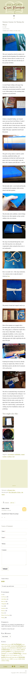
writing (7, 660)
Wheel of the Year (14, 30)
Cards (2, 606)
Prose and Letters (10, 657)
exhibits (18, 650)
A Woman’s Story (11, 490)
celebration (12, 648)
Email (3, 537)
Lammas (5, 456)
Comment (4, 550)
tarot (13, 456)
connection (5, 649)
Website (3, 543)
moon (15, 655)
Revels (16, 657)
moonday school (19, 655)
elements (14, 649)
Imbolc (23, 651)
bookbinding (18, 454)
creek (11, 649)
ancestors (9, 644)
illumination (18, 651)
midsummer (11, 655)
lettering (17, 653)
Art (2, 594)
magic (3, 655)
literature (25, 653)
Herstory (3, 610)
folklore (23, 650)
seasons (21, 657)
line (21, 653)
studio (11, 659)
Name (3, 531)
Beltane (5, 646)
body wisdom (11, 646)
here (9, 276)
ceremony (24, 648)
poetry (3, 657)
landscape (11, 653)
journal (22, 454)
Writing (3, 617)
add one (12, 502)
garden (3, 651)
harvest (12, 651)
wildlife (19, 659)
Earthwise (3, 608)
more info (14, 485)
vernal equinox (15, 659)
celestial (18, 648)
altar (6, 644)
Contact (5, 666)
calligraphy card (5, 648)
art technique (11, 454)
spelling (2, 659)
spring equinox (7, 659)
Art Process (3, 596)
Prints (2, 613)
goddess (8, 651)
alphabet (3, 644)
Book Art (6, 30)
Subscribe (22, 666)
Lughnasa (9, 456)
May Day (7, 655)
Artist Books (4, 599)
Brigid (25, 646)
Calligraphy (3, 603)
